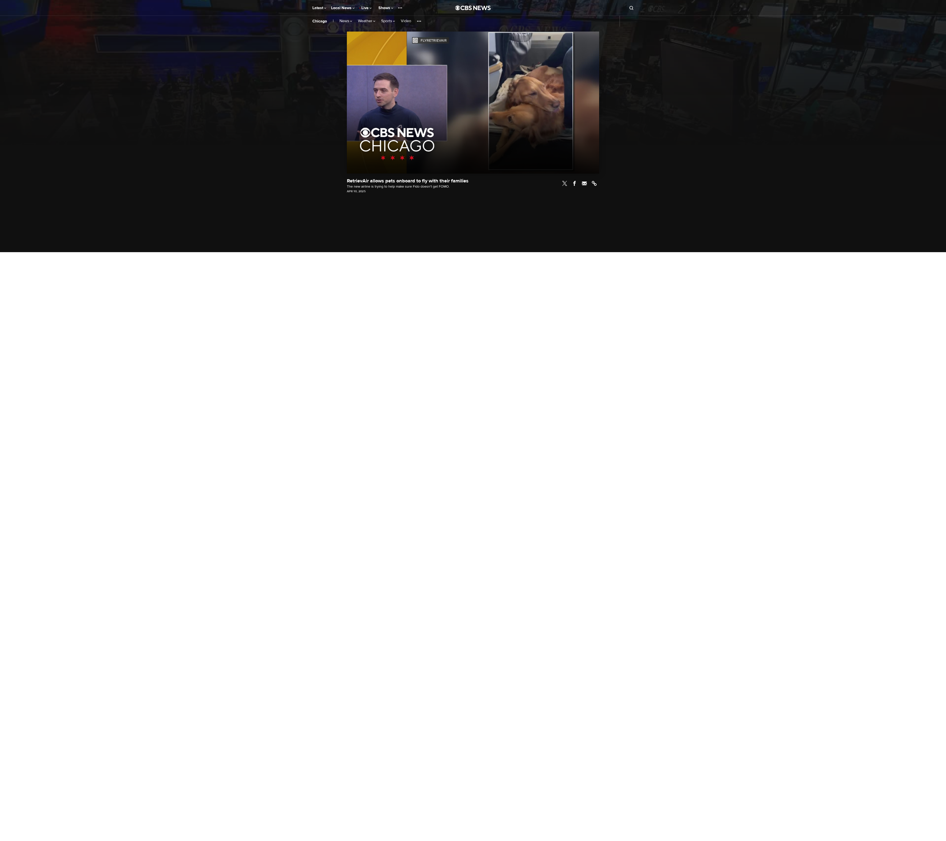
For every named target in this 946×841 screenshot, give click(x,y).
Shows (384, 8)
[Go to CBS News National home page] (473, 7)
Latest (318, 8)
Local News (342, 8)
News (344, 21)
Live (365, 7)
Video (406, 21)
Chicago (319, 21)
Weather (365, 21)
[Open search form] (631, 8)
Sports (387, 21)
